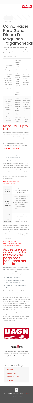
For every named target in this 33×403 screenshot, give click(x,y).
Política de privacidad (13, 376)
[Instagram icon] (21, 397)
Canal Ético (10, 380)
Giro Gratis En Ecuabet (9, 184)
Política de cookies (12, 373)
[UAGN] (27, 7)
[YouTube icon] (15, 397)
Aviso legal (10, 369)
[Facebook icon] (12, 397)
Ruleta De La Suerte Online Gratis (12, 243)
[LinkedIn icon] (19, 397)
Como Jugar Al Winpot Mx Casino (12, 246)
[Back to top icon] (16, 390)
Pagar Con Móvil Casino (9, 241)
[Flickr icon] (17, 397)
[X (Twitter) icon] (13, 397)
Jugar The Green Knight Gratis (11, 181)
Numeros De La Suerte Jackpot (11, 148)
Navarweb (26, 393)
